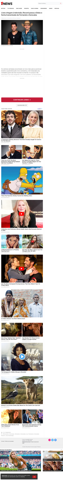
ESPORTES (26, 8)
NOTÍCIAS (3, 8)
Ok (34, 476)
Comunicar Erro (21, 105)
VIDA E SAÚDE (19, 8)
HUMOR (50, 8)
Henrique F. (18, 18)
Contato (2, 441)
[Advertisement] (22, 58)
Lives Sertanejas (9, 435)
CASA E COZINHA (34, 8)
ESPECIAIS (57, 8)
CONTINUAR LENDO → (22, 100)
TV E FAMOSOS (10, 8)
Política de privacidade (9, 441)
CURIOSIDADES (43, 8)
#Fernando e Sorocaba (8, 434)
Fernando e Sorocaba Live (21, 434)
